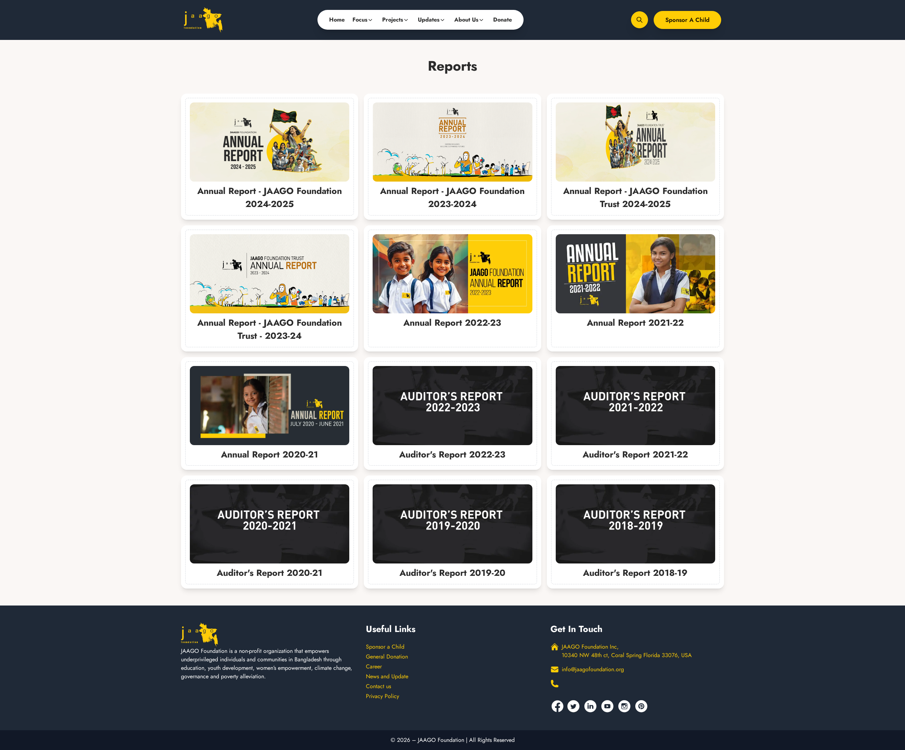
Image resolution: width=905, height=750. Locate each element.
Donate (502, 20)
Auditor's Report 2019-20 (452, 572)
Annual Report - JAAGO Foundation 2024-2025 (269, 197)
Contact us (378, 686)
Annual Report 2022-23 (452, 322)
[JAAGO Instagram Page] (625, 706)
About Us (466, 20)
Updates (428, 20)
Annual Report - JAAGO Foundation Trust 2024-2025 (635, 197)
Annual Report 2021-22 (635, 322)
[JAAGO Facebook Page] (557, 706)
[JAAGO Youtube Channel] (608, 706)
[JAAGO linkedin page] (591, 706)
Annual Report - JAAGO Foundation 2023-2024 (452, 197)
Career (374, 666)
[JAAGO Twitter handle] (574, 706)
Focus (359, 20)
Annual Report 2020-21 (269, 454)
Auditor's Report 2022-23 (452, 454)
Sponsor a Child (687, 20)
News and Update (387, 676)
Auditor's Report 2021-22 (635, 454)
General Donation (387, 656)
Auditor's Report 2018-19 (635, 572)
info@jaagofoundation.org (593, 669)
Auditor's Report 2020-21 (269, 572)
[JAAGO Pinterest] (642, 706)
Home (337, 20)
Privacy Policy (382, 696)
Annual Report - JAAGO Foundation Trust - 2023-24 (269, 329)
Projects (392, 20)
